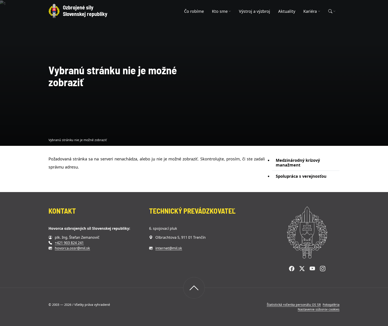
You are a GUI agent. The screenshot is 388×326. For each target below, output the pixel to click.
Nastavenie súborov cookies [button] (319, 309)
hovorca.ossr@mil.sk (72, 248)
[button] (221, 11)
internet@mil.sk (168, 248)
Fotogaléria (331, 304)
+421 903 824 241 (69, 242)
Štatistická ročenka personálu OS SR (294, 304)
